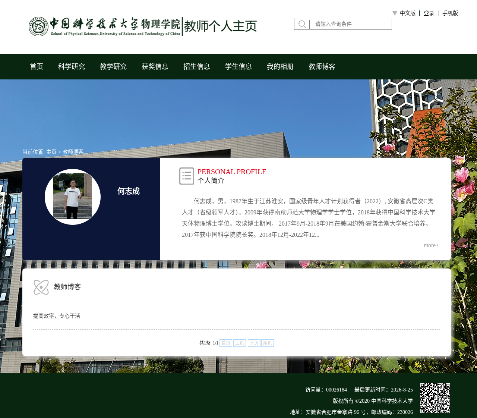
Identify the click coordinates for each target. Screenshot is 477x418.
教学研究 (113, 66)
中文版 (408, 13)
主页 (51, 152)
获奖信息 (155, 66)
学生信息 (238, 66)
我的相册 (280, 66)
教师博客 (322, 66)
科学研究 (71, 66)
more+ (431, 245)
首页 (36, 66)
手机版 (450, 13)
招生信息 (196, 66)
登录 (429, 13)
